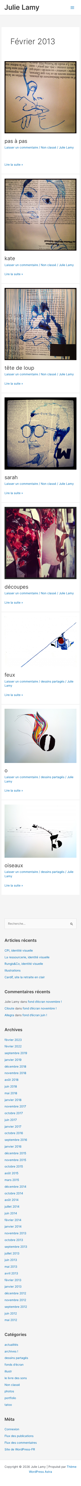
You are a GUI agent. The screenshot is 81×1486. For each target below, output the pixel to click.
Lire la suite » (14, 164)
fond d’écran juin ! (34, 1015)
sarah (11, 477)
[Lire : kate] (40, 214)
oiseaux (14, 865)
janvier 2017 (13, 1126)
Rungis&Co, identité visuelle (24, 963)
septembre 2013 (16, 1246)
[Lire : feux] (40, 641)
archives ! (11, 1351)
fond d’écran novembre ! (45, 1001)
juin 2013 (11, 1260)
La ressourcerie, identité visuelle (27, 957)
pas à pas (16, 141)
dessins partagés (52, 681)
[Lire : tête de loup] (40, 324)
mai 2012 (11, 1320)
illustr (8, 1371)
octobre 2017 (14, 1113)
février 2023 (13, 1040)
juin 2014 (11, 1213)
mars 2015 (12, 1180)
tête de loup (19, 368)
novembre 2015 (15, 1160)
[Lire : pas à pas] (40, 97)
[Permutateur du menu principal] (72, 7)
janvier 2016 (13, 1146)
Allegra (9, 1015)
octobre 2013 (14, 1240)
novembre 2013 (15, 1233)
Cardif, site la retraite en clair (25, 977)
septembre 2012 (16, 1306)
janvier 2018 (13, 1100)
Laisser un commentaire (21, 147)
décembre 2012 (15, 1293)
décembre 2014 (15, 1186)
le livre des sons (16, 1378)
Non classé (48, 147)
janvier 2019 (13, 1059)
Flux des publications (19, 1436)
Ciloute (9, 1008)
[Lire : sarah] (40, 433)
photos (9, 1391)
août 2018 (11, 1079)
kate (10, 258)
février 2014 (13, 1220)
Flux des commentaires (21, 1442)
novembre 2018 (15, 1073)
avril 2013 (11, 1273)
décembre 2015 (15, 1153)
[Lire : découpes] (40, 542)
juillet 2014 (12, 1206)
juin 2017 (11, 1120)
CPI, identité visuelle (19, 950)
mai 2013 (11, 1266)
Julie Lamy (21, 7)
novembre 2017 (15, 1106)
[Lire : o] (40, 735)
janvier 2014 (13, 1226)
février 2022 (13, 1046)
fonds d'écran (14, 1364)
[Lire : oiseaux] (40, 831)
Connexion (12, 1429)
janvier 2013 (13, 1286)
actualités (11, 1344)
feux (10, 675)
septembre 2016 (16, 1139)
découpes (16, 587)
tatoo (8, 1404)
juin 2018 (11, 1086)
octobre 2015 (14, 1166)
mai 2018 (11, 1093)
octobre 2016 (14, 1133)
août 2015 (11, 1173)
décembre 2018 (15, 1066)
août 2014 (12, 1200)
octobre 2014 (14, 1193)
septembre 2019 (16, 1053)
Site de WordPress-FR (20, 1449)
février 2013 (13, 1280)
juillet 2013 (12, 1253)
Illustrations (13, 970)
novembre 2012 (15, 1300)
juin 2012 (11, 1313)
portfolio (10, 1398)
